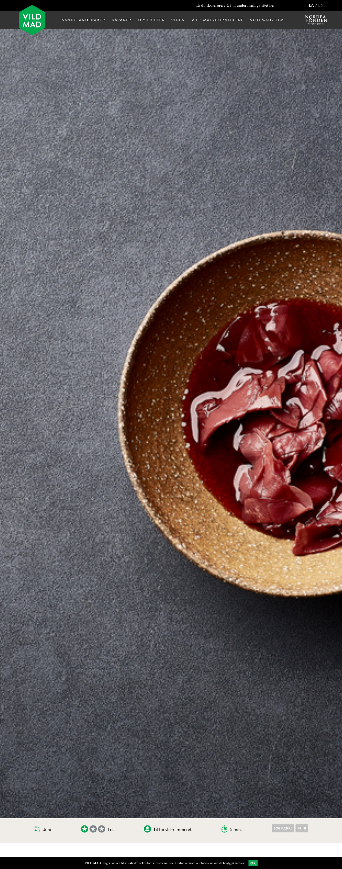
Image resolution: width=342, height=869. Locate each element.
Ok (253, 863)
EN (320, 5)
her (272, 5)
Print (301, 828)
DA (312, 5)
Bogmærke (283, 828)
